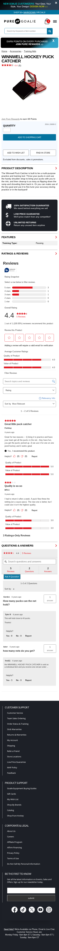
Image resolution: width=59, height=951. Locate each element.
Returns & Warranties (16, 734)
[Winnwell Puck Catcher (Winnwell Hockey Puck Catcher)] (29, 86)
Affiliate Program (14, 842)
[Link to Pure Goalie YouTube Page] (40, 913)
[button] (50, 599)
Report (28, 636)
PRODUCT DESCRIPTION (17, 168)
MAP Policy (12, 767)
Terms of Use (13, 858)
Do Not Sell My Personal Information (23, 863)
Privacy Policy (13, 853)
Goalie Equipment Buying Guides (21, 788)
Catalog (10, 810)
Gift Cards (11, 793)
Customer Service (15, 713)
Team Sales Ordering (16, 718)
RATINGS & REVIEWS (15, 253)
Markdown (29, 12)
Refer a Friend (13, 751)
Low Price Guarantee (16, 762)
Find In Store (43, 152)
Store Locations (14, 756)
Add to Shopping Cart (29, 137)
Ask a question (12, 576)
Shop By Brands (14, 804)
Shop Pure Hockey (15, 815)
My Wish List (12, 799)
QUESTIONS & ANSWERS (17, 545)
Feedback (11, 773)
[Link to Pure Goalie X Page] (32, 913)
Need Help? (9, 929)
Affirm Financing (14, 847)
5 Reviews (27, 553)
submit (31, 898)
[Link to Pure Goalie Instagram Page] (49, 913)
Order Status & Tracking (17, 723)
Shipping (11, 745)
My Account (12, 740)
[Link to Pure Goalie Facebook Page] (15, 913)
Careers (10, 836)
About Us (11, 831)
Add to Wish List (16, 152)
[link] (9, 553)
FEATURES (8, 237)
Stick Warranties (14, 729)
